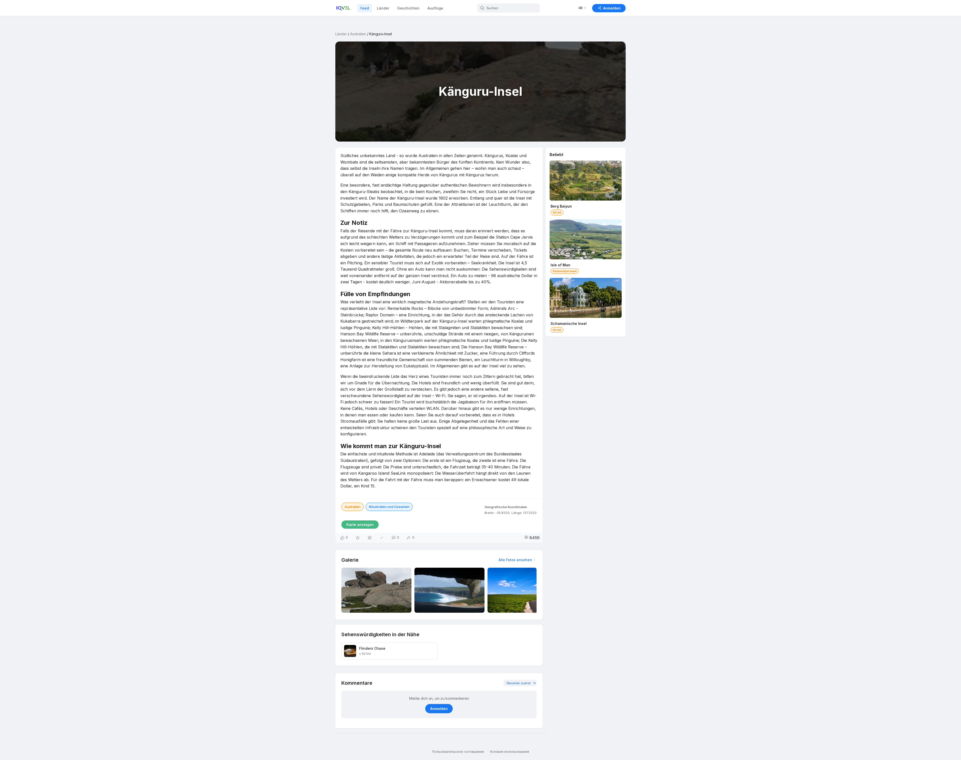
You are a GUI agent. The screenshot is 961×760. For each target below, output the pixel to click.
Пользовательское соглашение (458, 751)
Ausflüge (435, 8)
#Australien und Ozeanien (389, 507)
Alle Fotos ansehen (515, 560)
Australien (358, 34)
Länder (383, 8)
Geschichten (408, 8)
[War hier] (382, 538)
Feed (364, 8)
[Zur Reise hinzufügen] (370, 538)
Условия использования (509, 751)
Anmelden (439, 708)
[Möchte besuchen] (358, 538)
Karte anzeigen (360, 524)
